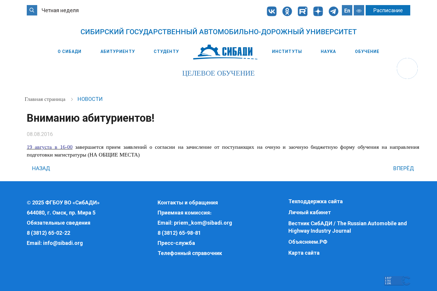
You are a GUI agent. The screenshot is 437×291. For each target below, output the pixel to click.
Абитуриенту (117, 51)
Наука (328, 51)
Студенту (166, 51)
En (347, 10)
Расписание (388, 10)
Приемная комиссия (184, 212)
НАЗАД (40, 168)
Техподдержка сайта (315, 201)
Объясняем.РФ (307, 242)
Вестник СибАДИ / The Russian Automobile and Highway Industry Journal (347, 227)
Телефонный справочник (190, 253)
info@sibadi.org (63, 243)
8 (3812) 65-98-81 (179, 233)
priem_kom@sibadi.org (203, 223)
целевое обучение (218, 73)
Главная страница (46, 99)
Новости (90, 99)
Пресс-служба (176, 243)
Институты (287, 51)
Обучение (367, 51)
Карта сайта (304, 253)
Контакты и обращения (188, 202)
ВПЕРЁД (404, 168)
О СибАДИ (70, 51)
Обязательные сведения (58, 223)
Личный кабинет (309, 212)
